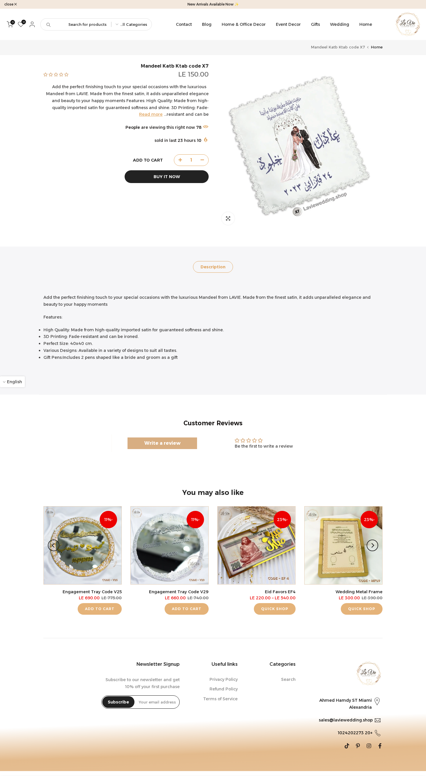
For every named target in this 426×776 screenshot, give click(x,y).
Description (213, 266)
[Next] (53, 545)
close (414, 4)
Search (288, 679)
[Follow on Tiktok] (346, 745)
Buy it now (167, 176)
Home (365, 24)
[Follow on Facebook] (380, 745)
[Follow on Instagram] (369, 745)
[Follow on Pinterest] (358, 745)
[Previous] (372, 545)
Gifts (315, 24)
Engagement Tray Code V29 (179, 591)
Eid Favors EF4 (280, 591)
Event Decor (288, 24)
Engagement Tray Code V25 (92, 591)
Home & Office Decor (244, 24)
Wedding (339, 24)
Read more (151, 114)
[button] (55, 74)
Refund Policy (224, 689)
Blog (207, 24)
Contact (184, 24)
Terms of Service (220, 698)
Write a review (162, 443)
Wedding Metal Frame (359, 591)
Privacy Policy (224, 679)
